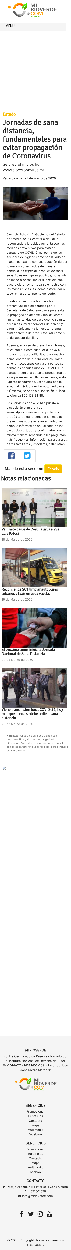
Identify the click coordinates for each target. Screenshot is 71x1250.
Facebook (35, 1134)
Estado (9, 114)
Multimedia (35, 1130)
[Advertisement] (35, 68)
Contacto (35, 1121)
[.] (5, 768)
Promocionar (35, 1111)
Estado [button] (53, 469)
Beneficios (35, 1116)
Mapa (36, 1125)
